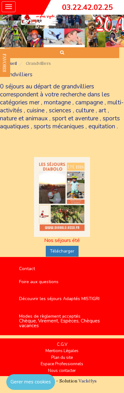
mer (34, 102)
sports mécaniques (59, 126)
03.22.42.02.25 (87, 7)
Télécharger (62, 251)
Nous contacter (62, 371)
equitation (101, 126)
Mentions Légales (62, 351)
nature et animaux (24, 118)
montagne (57, 102)
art (102, 110)
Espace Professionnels (62, 364)
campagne (89, 102)
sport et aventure (75, 118)
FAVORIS (4, 63)
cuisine (36, 110)
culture (85, 110)
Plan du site (62, 357)
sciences (60, 110)
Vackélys (88, 381)
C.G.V (62, 344)
